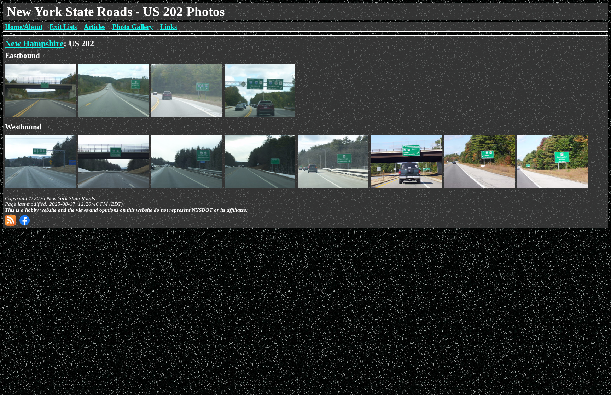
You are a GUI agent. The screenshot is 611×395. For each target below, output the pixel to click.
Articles (94, 26)
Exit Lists (63, 26)
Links (168, 26)
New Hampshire (34, 43)
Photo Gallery (132, 26)
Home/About (23, 26)
